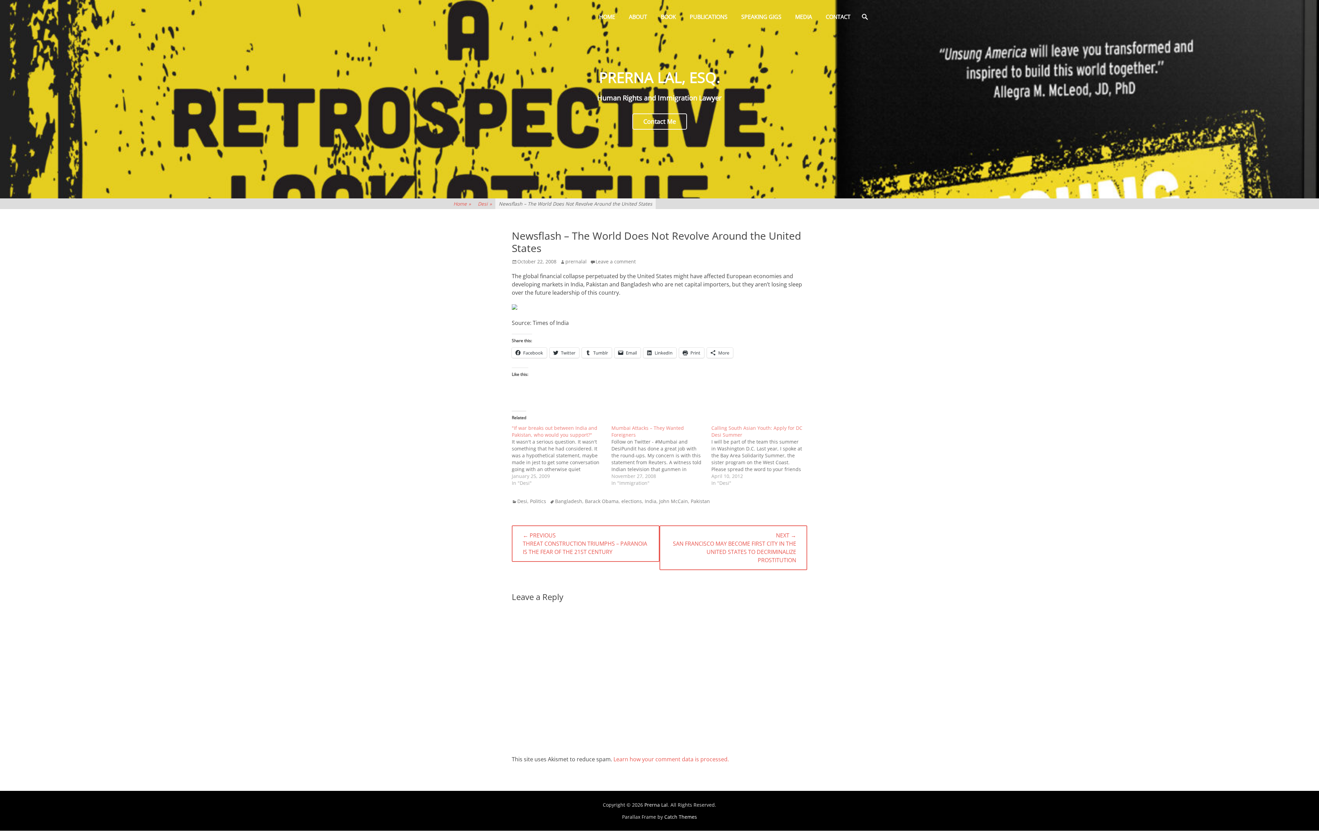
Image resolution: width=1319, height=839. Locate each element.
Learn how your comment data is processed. (671, 759)
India (650, 501)
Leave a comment (616, 261)
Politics (538, 501)
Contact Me (659, 121)
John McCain (673, 501)
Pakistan (700, 501)
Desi (485, 203)
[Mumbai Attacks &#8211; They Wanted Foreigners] (661, 456)
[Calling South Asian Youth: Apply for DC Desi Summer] (761, 456)
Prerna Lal (656, 805)
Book (668, 17)
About (638, 17)
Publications (709, 17)
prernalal (576, 261)
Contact (838, 17)
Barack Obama (602, 501)
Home (607, 17)
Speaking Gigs (761, 17)
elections (631, 501)
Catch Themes (680, 817)
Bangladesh (568, 501)
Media (803, 17)
